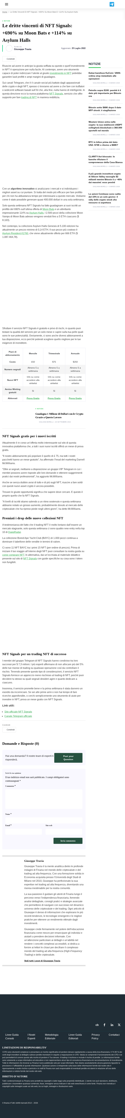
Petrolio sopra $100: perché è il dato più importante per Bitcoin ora (105, 93)
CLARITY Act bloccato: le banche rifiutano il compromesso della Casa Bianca (106, 159)
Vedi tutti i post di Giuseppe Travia (42, 961)
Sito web (49, 825)
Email (8, 825)
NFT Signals (56, 93)
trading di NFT (29, 97)
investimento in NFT (60, 73)
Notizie (7, 21)
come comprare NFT (13, 555)
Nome (8, 814)
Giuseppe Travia (22, 49)
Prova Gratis (33, 398)
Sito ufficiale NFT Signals (18, 711)
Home (4, 12)
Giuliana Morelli (46, 422)
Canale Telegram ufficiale (18, 716)
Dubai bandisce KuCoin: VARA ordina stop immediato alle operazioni (104, 76)
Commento (10, 786)
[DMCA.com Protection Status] (100, 1102)
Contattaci (114, 1035)
